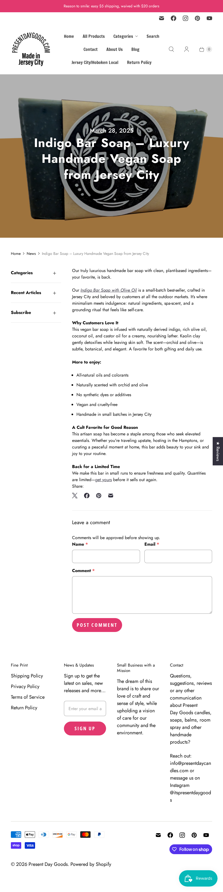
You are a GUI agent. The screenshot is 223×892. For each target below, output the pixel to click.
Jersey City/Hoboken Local (95, 62)
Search (153, 36)
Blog (135, 49)
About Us (114, 49)
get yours (103, 479)
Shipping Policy (27, 675)
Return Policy (139, 62)
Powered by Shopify (90, 864)
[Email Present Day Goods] (162, 18)
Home (69, 36)
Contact (90, 49)
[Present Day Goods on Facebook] (173, 18)
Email (151, 544)
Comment (83, 570)
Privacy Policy (25, 686)
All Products (94, 36)
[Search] (171, 49)
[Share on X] (76, 496)
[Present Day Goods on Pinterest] (197, 18)
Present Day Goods (48, 864)
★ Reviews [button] (218, 451)
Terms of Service (28, 697)
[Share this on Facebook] (87, 496)
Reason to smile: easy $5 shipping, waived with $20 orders (111, 6)
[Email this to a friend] (111, 496)
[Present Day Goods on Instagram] (185, 18)
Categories (123, 36)
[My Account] (186, 49)
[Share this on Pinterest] (99, 496)
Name (80, 544)
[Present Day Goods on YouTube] (209, 18)
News (31, 253)
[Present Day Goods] (31, 49)
